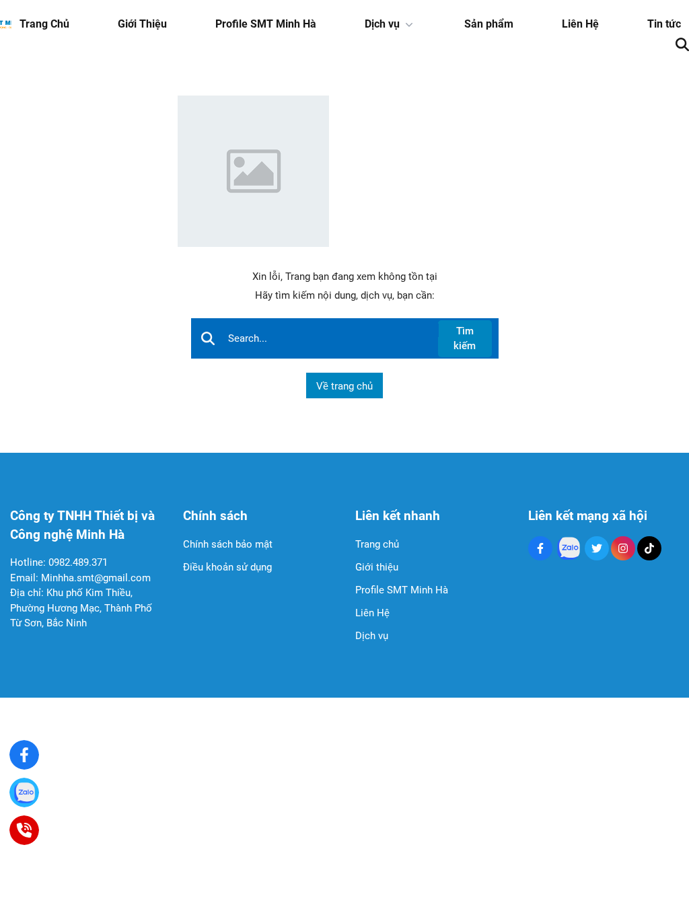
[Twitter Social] (597, 548)
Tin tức (664, 23)
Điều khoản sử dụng (227, 567)
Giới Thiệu (142, 23)
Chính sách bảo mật (228, 544)
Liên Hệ (580, 23)
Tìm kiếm (465, 339)
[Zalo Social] (568, 548)
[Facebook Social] (540, 548)
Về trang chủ (344, 386)
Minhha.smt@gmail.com (96, 578)
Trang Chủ (44, 23)
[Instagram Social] (623, 548)
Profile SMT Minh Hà (265, 23)
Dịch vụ (382, 23)
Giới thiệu (376, 567)
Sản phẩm (488, 23)
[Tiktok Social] (649, 548)
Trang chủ (377, 544)
